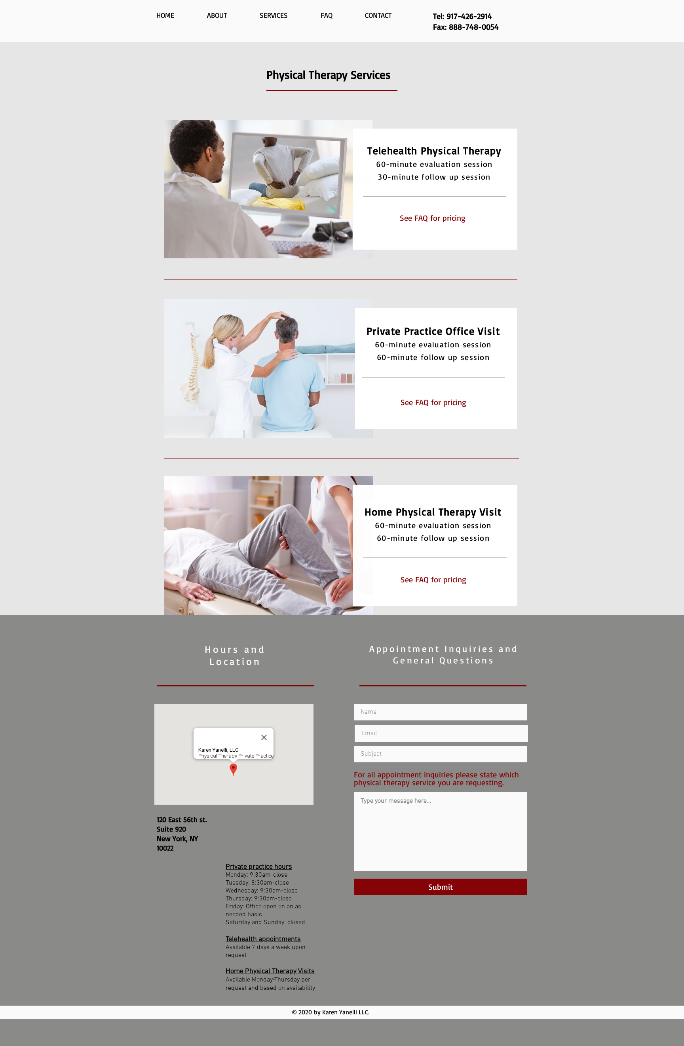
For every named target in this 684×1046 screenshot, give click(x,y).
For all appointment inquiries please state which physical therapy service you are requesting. (436, 778)
